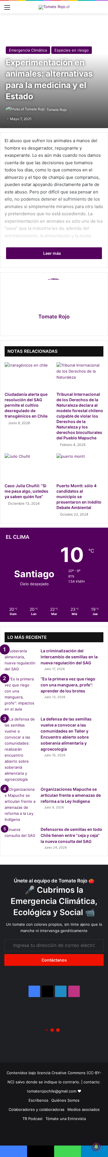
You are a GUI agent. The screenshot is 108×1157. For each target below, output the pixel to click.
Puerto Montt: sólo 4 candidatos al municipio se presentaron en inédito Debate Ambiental (78, 496)
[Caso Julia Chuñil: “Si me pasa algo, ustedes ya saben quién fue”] (28, 466)
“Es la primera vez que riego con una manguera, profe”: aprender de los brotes (68, 684)
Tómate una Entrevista (66, 1118)
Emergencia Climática (28, 50)
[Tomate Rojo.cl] (54, 7)
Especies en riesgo (71, 50)
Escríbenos (38, 1100)
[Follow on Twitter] (69, 109)
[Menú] (7, 9)
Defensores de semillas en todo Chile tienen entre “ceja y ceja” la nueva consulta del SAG (71, 835)
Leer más (52, 253)
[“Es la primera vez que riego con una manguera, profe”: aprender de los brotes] (20, 694)
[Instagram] (61, 326)
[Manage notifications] (96, 1146)
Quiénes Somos (65, 1100)
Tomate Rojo (57, 109)
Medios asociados (83, 1109)
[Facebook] (47, 326)
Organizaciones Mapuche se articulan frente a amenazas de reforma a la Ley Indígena (71, 795)
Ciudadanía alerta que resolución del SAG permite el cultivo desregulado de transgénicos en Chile (26, 405)
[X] (54, 326)
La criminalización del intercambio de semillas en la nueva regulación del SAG (69, 656)
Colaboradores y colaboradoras (37, 1109)
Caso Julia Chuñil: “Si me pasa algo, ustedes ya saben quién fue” (26, 491)
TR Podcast (32, 1118)
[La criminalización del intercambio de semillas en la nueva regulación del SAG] (20, 660)
